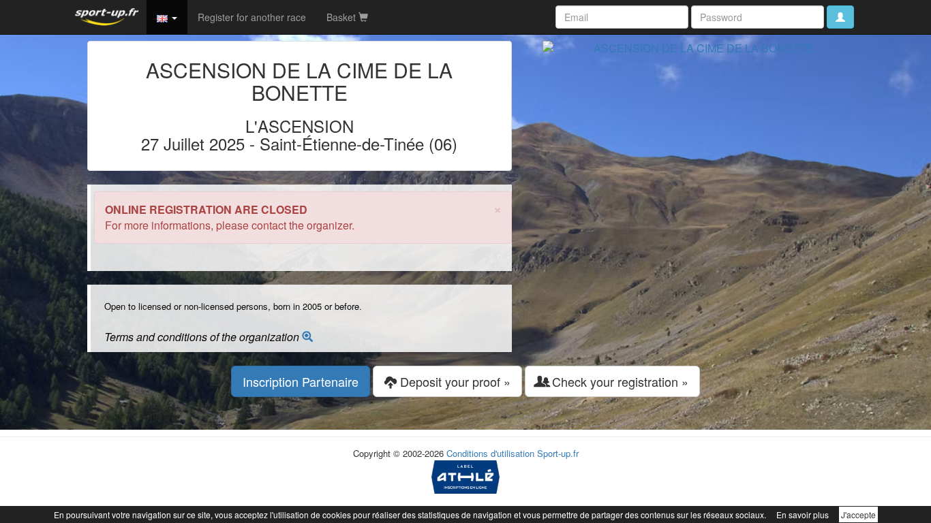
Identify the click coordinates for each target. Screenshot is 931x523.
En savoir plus (802, 514)
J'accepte (858, 514)
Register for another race (252, 17)
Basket (342, 17)
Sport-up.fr (558, 453)
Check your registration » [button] (618, 381)
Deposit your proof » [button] (453, 381)
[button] (167, 17)
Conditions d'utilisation (490, 453)
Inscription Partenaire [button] (300, 381)
